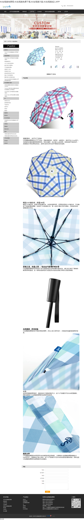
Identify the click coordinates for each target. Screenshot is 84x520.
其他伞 (5, 108)
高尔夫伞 (6, 129)
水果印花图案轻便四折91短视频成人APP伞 (11, 85)
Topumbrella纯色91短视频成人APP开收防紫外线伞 (11, 80)
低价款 (6, 112)
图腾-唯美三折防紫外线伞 (9, 77)
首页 (5, 11)
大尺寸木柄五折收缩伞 (9, 63)
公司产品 (32, 11)
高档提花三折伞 (7, 71)
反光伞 (6, 143)
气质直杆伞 (6, 104)
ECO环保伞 (7, 118)
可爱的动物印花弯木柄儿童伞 (10, 133)
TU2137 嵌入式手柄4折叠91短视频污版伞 (11, 95)
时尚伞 (6, 115)
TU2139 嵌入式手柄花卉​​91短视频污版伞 (11, 59)
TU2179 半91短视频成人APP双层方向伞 (11, 53)
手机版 (53, 516)
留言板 (59, 11)
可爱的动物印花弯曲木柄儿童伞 (10, 135)
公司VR (66, 11)
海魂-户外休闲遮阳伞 (8, 75)
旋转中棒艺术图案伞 (8, 65)
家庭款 (5, 110)
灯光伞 (6, 140)
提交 (47, 491)
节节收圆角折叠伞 (8, 67)
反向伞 (6, 49)
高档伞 (6, 126)
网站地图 (2, 519)
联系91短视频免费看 (50, 11)
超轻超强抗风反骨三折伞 (9, 73)
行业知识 (39, 11)
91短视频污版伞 (8, 82)
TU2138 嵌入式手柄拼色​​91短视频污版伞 (11, 92)
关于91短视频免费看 (14, 11)
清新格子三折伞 (7, 69)
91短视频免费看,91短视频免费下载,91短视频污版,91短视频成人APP (30, 2)
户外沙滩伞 (7, 138)
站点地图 (5, 511)
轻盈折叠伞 (14, 41)
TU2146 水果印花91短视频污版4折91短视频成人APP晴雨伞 (11, 89)
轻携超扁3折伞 (7, 61)
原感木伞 (6, 106)
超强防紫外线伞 (7, 102)
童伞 (5, 131)
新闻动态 (25, 11)
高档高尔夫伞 (7, 100)
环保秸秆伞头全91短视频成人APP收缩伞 (11, 121)
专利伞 (6, 123)
